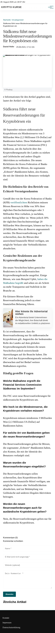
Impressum (7, 623)
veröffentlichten (18, 202)
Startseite (7, 20)
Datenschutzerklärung (11, 627)
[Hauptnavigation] (50, 7)
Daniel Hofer (8, 47)
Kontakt (6, 618)
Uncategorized (17, 20)
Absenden (9, 594)
